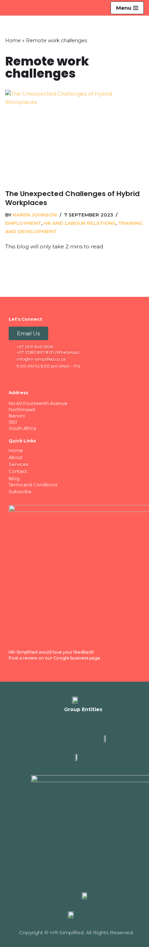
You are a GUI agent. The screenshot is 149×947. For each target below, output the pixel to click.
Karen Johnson (35, 216)
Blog (14, 478)
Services (18, 464)
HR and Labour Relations (80, 224)
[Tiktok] (68, 377)
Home (13, 41)
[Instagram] (41, 377)
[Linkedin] (28, 377)
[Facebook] (14, 377)
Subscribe (20, 491)
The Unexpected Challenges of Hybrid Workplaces (72, 199)
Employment (23, 224)
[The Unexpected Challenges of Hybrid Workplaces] (74, 137)
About (16, 457)
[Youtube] (55, 377)
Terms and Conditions (33, 484)
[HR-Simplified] (16, 8)
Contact (18, 471)
